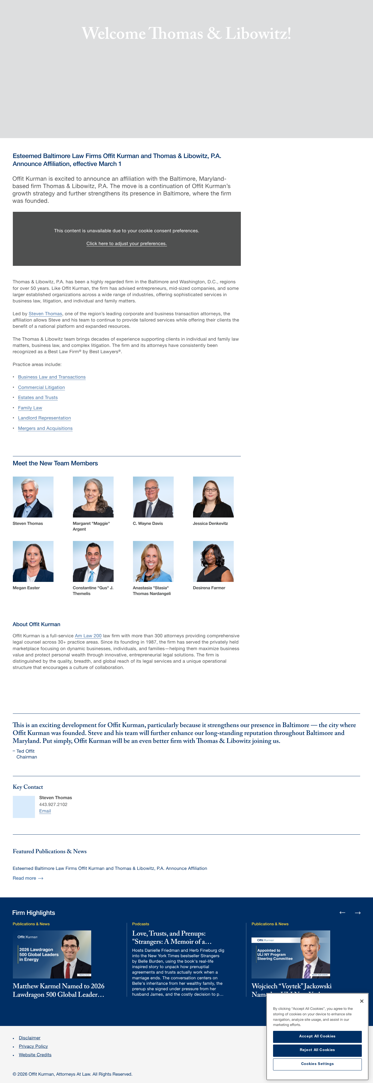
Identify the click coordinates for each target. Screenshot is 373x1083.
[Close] (362, 1001)
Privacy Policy (33, 1047)
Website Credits (35, 1055)
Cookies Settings (317, 1064)
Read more (24, 878)
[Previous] (342, 913)
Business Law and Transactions (52, 377)
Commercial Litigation (41, 388)
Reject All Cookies (317, 1050)
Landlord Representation (44, 418)
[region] (317, 1036)
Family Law (30, 408)
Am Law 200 (88, 636)
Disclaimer (29, 1038)
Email (45, 811)
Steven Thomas (45, 314)
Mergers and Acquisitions (45, 429)
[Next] (357, 912)
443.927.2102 (53, 805)
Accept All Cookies (317, 1037)
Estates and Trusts (38, 398)
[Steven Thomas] (24, 807)
